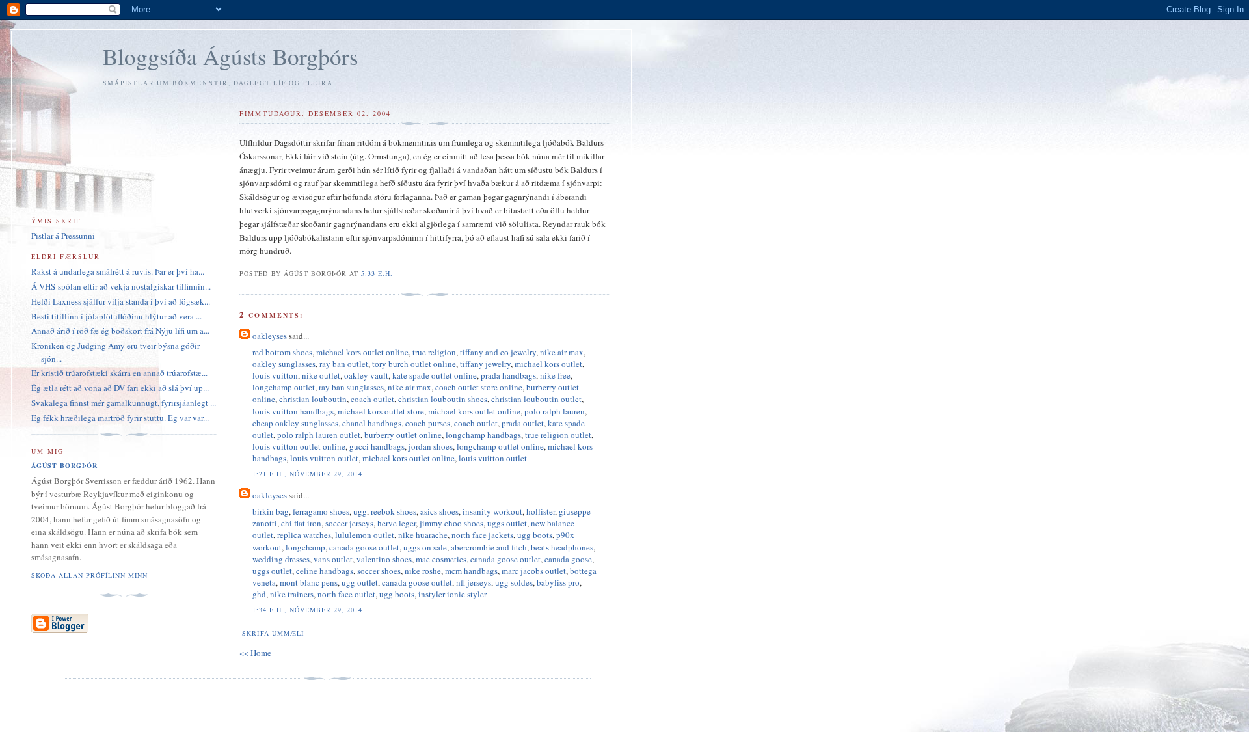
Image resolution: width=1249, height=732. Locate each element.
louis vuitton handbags (293, 411)
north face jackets (482, 535)
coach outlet (372, 399)
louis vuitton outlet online (298, 446)
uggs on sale (425, 547)
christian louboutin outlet (536, 399)
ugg (360, 511)
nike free (555, 375)
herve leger (396, 523)
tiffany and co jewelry (498, 352)
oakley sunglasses (284, 364)
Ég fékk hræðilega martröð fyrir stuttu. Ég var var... (120, 418)
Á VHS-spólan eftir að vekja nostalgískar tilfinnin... (121, 286)
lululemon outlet (364, 535)
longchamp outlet (283, 387)
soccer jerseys (349, 523)
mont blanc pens (309, 582)
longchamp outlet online (500, 446)
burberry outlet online (403, 435)
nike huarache (423, 535)
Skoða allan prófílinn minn (89, 575)
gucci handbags (377, 446)
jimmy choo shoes (451, 523)
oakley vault (366, 375)
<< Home (255, 652)
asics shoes (439, 511)
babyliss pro (558, 582)
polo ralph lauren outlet (318, 435)
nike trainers (292, 594)
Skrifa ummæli (272, 633)
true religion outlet (558, 435)
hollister (540, 511)
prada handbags (508, 375)
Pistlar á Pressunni (63, 235)
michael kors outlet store (381, 411)
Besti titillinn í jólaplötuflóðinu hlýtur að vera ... (116, 316)
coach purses (427, 423)
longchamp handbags (483, 435)
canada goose (568, 559)
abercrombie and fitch (489, 547)
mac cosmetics (441, 559)
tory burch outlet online (414, 364)
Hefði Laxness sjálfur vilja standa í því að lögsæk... (120, 301)
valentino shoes (384, 559)
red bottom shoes (282, 352)
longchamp (305, 547)
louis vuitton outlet (324, 458)
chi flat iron (301, 523)
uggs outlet (507, 523)
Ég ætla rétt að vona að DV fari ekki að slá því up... (120, 388)
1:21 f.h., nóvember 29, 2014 (307, 473)
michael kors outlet (548, 364)
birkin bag (270, 511)
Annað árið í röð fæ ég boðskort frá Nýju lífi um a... (120, 330)
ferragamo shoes (321, 511)
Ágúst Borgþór (64, 465)
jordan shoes (431, 446)
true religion (434, 352)
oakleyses (269, 336)
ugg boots (534, 535)
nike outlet (321, 375)
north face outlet (346, 594)
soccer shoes (379, 570)
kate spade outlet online (434, 375)
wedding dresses (281, 559)
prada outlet (523, 423)
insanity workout (492, 511)
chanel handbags (371, 423)
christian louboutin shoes (442, 399)
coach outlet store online (478, 387)
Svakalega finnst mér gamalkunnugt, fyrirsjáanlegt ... (123, 403)
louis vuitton (275, 375)
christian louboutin (313, 399)
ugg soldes (514, 582)
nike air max (562, 352)
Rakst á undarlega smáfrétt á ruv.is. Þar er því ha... (117, 271)
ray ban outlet (343, 364)
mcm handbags (471, 570)
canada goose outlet (364, 547)
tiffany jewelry (485, 364)
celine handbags (324, 570)
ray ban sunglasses (351, 387)
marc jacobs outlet (534, 570)
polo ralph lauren (554, 411)
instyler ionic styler (452, 594)
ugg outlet (360, 582)
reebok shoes (393, 511)
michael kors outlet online (362, 352)
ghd (259, 594)
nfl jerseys (473, 582)
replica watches (304, 535)
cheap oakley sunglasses (295, 423)
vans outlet (333, 559)
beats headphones (562, 547)
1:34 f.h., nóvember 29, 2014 (307, 609)
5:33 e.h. (377, 273)
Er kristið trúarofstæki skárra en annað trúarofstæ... (119, 373)
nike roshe (423, 570)
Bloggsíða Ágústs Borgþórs (230, 56)
